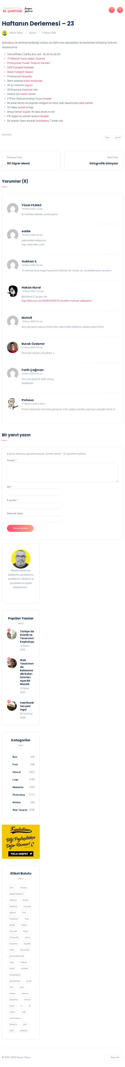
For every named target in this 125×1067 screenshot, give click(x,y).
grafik (12, 925)
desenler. (27, 76)
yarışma (13, 1024)
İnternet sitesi (15, 513)
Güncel (32, 32)
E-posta (12, 500)
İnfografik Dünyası (104, 163)
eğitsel (12, 912)
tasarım (25, 993)
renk (22, 987)
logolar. (27, 111)
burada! (47, 98)
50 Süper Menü (18, 163)
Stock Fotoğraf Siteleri (20, 72)
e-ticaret (27, 906)
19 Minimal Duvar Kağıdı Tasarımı (26, 58)
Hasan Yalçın (16, 32)
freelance (13, 919)
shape (12, 993)
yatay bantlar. (85, 103)
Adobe (23, 887)
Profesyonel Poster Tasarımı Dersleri (28, 63)
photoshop (14, 981)
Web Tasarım (20, 809)
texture (27, 999)
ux (30, 1006)
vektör (24, 94)
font (24, 912)
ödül (11, 1030)
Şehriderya (8, 42)
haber (24, 925)
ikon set (13, 931)
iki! (59, 54)
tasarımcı (13, 999)
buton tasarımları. (33, 80)
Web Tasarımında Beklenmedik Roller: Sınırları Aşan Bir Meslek (27, 672)
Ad (9, 486)
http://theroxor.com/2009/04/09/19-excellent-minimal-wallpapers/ (57, 300)
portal (118, 137)
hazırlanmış (42, 120)
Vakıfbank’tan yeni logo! (27, 706)
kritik (11, 950)
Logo (15, 779)
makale (23, 962)
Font (15, 764)
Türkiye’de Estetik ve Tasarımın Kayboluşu (27, 636)
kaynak (27, 943)
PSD (11, 987)
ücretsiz (24, 1030)
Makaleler (18, 787)
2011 (11, 887)
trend (11, 1006)
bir (48, 54)
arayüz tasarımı (16, 894)
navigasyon (14, 975)
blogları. (45, 116)
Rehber (17, 802)
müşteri (24, 968)
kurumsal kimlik (16, 956)
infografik (14, 937)
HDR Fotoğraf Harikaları (20, 67)
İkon (15, 756)
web (24, 1012)
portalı (21, 107)
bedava (12, 900)
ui (21, 1006)
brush (25, 900)
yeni (25, 1024)
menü (12, 968)
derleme (13, 906)
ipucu (27, 937)
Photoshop (19, 794)
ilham (25, 931)
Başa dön (115, 1057)
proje (28, 981)
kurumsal (27, 89)
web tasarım (15, 1018)
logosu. (29, 85)
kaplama (13, 943)
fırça (107, 137)
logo (11, 962)
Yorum (11, 460)
